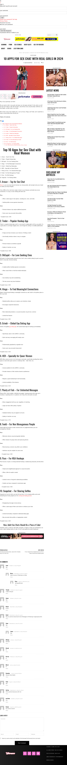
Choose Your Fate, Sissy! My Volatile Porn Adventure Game (56, 179)
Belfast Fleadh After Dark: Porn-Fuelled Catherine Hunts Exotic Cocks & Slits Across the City (56, 115)
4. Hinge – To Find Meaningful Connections (13, 131)
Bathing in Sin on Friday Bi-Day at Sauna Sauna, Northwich (55, 137)
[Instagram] (29, 753)
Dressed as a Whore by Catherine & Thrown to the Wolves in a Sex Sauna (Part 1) (56, 212)
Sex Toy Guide (26, 52)
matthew (8, 698)
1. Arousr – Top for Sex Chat (10, 125)
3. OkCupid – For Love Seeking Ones (12, 129)
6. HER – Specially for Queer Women (12, 135)
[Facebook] (25, 753)
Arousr (1, 185)
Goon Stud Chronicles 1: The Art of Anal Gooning (55, 219)
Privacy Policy (4, 21)
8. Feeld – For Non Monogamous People (13, 139)
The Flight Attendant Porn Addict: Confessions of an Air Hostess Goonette (56, 205)
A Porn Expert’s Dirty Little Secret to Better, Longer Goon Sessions (56, 101)
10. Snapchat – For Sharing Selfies (12, 143)
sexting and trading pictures (25, 495)
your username (4, 10)
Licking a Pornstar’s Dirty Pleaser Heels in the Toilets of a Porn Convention (57, 225)
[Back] (0, 2)
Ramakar (8, 673)
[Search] (56, 35)
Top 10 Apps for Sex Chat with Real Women (12, 123)
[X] (34, 753)
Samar (7, 598)
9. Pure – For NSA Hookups (10, 141)
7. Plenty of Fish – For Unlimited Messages (13, 137)
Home (20, 52)
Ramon (7, 707)
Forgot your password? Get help (8, 19)
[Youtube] (38, 753)
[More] (49, 545)
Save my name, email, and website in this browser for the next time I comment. (21, 738)
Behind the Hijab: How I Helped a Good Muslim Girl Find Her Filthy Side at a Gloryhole (57, 192)
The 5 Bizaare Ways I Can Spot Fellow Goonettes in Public (55, 199)
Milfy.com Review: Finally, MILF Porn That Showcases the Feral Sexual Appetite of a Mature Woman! (56, 130)
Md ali (7, 665)
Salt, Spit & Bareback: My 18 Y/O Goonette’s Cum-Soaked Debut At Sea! (56, 186)
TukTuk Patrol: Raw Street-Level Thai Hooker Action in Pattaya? (56, 108)
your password (4, 15)
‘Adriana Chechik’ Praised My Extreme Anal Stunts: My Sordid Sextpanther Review (56, 122)
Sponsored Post (28, 62)
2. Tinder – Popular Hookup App (11, 127)
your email (2, 29)
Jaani (7, 565)
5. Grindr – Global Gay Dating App (12, 133)
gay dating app (12, 326)
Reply (7, 569)
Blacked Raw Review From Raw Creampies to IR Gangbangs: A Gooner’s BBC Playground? (56, 143)
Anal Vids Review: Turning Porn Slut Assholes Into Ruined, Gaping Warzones (56, 95)
